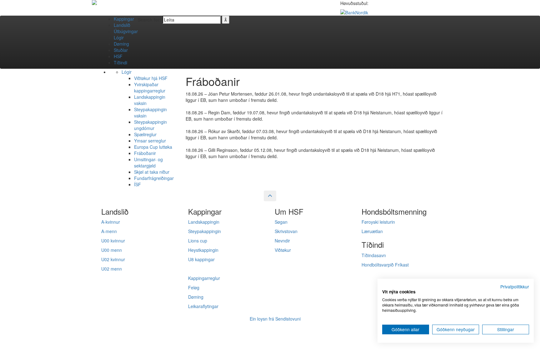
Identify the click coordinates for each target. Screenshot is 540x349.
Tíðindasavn (374, 255)
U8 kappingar (201, 259)
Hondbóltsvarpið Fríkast (385, 265)
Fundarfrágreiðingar (154, 178)
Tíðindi (120, 62)
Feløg (193, 287)
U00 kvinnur (113, 240)
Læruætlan (372, 231)
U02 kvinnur (113, 259)
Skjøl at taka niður (151, 172)
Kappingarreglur (204, 278)
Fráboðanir (145, 153)
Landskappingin (203, 222)
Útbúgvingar (126, 31)
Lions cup (197, 240)
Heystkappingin (203, 250)
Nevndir (282, 240)
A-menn (109, 231)
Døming (121, 44)
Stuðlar (121, 50)
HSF (118, 56)
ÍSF (137, 184)
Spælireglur (145, 134)
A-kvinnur (110, 222)
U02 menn (111, 269)
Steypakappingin (204, 231)
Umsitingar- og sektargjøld (148, 162)
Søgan (281, 222)
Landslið (122, 25)
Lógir (119, 37)
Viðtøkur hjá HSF (151, 78)
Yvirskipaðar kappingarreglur (149, 87)
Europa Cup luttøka (153, 147)
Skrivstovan (286, 231)
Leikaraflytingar (203, 306)
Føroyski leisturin (378, 222)
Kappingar (124, 19)
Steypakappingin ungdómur (150, 125)
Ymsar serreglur (150, 140)
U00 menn (111, 250)
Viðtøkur (283, 250)
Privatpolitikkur (514, 286)
